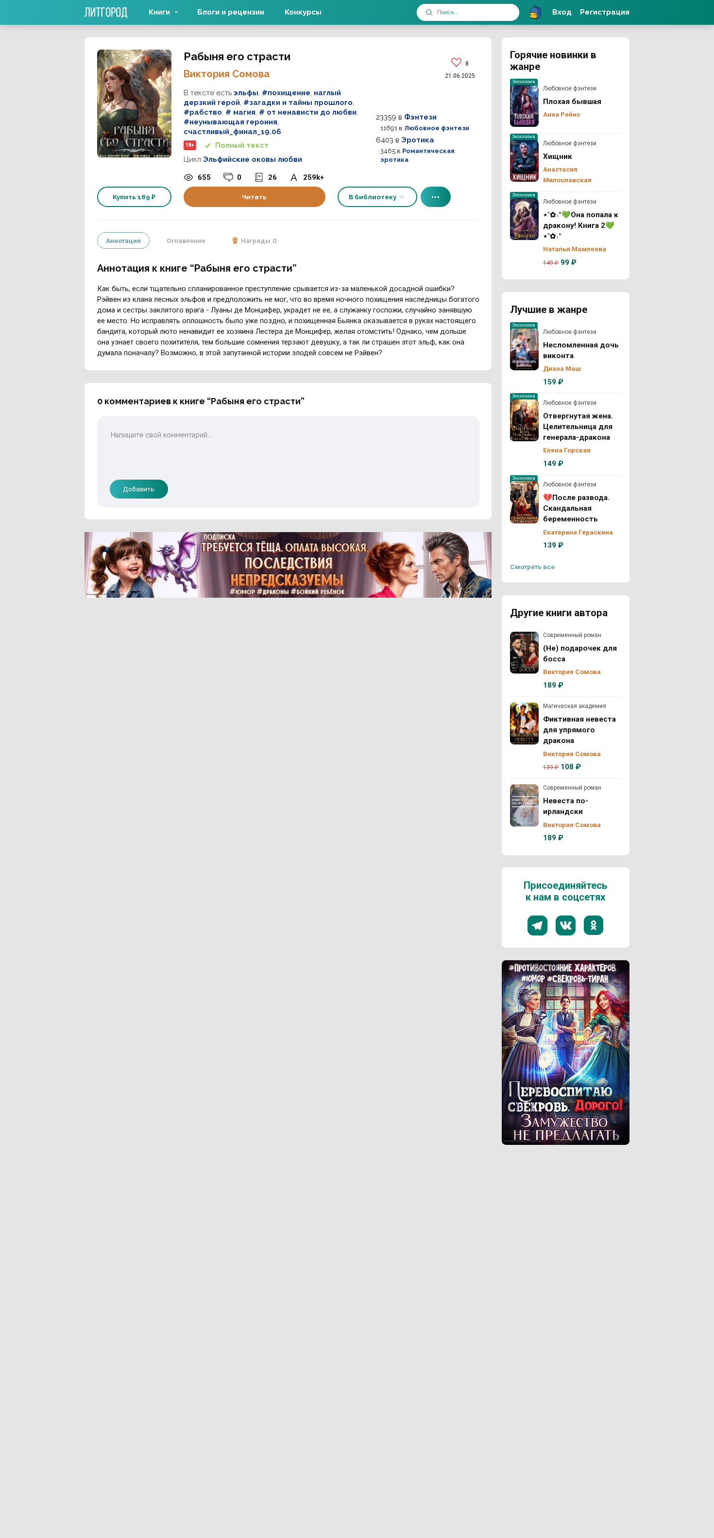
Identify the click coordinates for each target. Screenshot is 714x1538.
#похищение (286, 92)
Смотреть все (532, 566)
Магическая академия (574, 706)
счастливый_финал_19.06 (232, 131)
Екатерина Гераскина (578, 532)
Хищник (524, 161)
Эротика (417, 140)
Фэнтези (420, 117)
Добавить (138, 489)
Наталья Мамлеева (574, 249)
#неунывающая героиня (230, 122)
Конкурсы (303, 12)
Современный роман (572, 635)
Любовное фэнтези (436, 128)
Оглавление (186, 240)
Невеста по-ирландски (524, 805)
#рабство (203, 112)
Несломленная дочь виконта (524, 349)
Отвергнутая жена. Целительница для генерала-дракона (524, 420)
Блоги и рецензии (230, 12)
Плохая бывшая (524, 106)
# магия (240, 112)
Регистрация (604, 12)
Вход (562, 12)
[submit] (429, 12)
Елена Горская (567, 450)
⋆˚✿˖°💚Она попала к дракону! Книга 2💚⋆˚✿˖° (524, 219)
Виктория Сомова (227, 74)
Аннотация (123, 240)
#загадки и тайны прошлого (298, 102)
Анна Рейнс (561, 114)
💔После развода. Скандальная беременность (524, 502)
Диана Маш (562, 368)
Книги (159, 12)
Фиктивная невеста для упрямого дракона (524, 723)
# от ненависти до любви (308, 112)
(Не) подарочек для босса (524, 653)
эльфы (246, 92)
